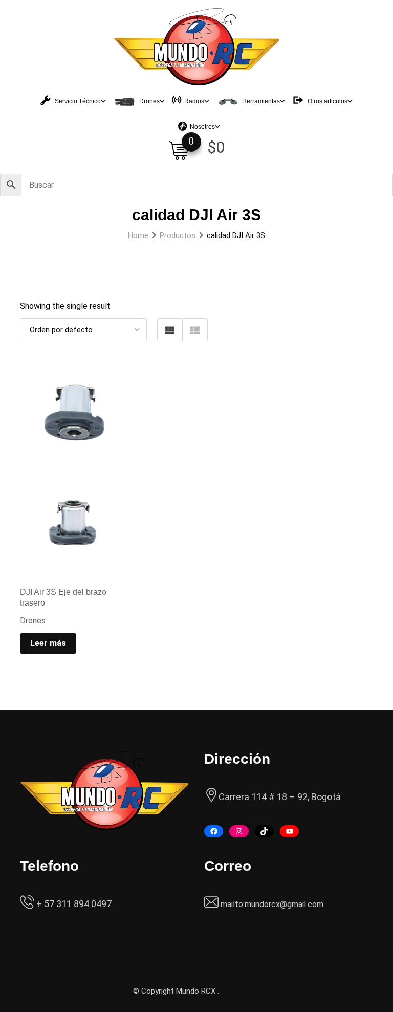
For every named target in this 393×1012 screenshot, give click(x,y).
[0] (179, 150)
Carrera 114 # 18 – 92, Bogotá (280, 796)
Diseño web (240, 991)
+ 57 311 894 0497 (73, 903)
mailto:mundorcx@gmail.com (272, 904)
